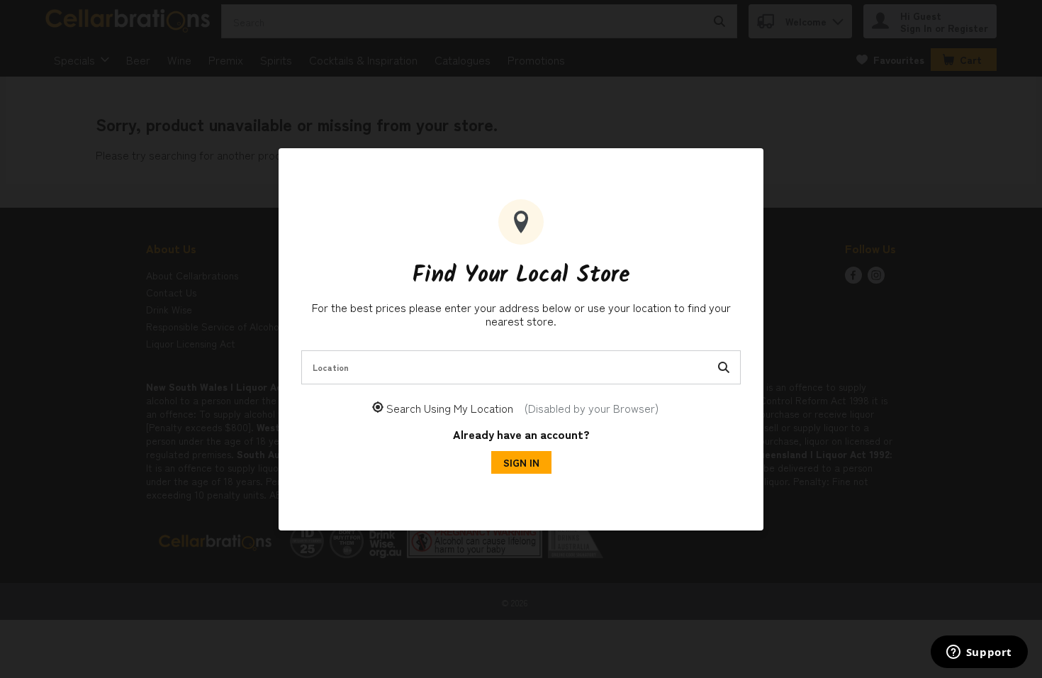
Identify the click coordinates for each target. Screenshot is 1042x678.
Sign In (521, 462)
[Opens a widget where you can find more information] (979, 653)
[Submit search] (723, 367)
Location (331, 367)
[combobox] (521, 367)
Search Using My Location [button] (522, 408)
